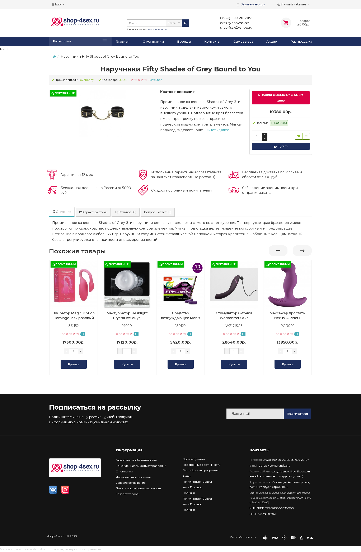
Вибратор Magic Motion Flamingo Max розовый (73, 315)
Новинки (189, 493)
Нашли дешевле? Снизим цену (281, 97)
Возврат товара (127, 494)
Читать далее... (218, 130)
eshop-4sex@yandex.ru (274, 465)
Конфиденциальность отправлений (141, 465)
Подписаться (297, 414)
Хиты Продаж (192, 487)
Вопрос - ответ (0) (157, 212)
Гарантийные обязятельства (136, 460)
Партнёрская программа (201, 470)
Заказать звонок (253, 4)
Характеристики (95, 212)
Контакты (212, 41)
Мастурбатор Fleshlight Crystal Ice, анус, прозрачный (127, 315)
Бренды (184, 41)
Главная (123, 41)
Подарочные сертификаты (202, 464)
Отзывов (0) (127, 212)
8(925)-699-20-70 (274, 459)
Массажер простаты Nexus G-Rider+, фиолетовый (287, 315)
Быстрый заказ (75, 307)
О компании (153, 41)
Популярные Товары (197, 481)
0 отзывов (155, 79)
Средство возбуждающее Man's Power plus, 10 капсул (180, 315)
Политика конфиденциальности (138, 488)
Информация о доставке (133, 477)
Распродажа (301, 41)
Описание (63, 212)
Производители (194, 459)
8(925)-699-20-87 (297, 459)
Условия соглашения (131, 482)
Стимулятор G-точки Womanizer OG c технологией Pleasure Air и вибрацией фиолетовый (234, 315)
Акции (271, 41)
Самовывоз (243, 41)
